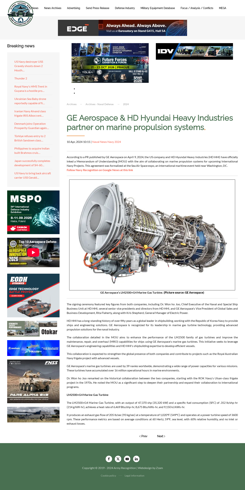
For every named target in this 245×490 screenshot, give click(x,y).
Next (160, 436)
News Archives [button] (52, 8)
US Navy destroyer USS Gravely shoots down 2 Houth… (28, 66)
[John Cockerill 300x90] (33, 414)
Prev (144, 436)
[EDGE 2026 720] (122, 27)
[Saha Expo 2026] (110, 49)
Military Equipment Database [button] (158, 8)
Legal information (134, 475)
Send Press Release (97, 8)
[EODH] (33, 295)
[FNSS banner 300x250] (33, 381)
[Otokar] (33, 328)
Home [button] (22, 8)
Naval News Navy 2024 (106, 141)
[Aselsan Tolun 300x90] (33, 347)
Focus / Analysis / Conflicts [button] (197, 8)
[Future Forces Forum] (110, 62)
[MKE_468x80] (110, 75)
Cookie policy (108, 475)
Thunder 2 (20, 78)
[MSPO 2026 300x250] (33, 211)
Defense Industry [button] (125, 8)
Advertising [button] (73, 8)
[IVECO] (194, 51)
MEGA (222, 8)
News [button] (35, 8)
